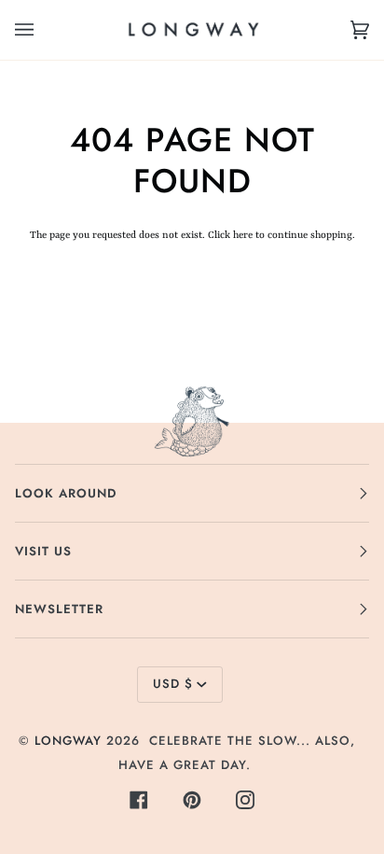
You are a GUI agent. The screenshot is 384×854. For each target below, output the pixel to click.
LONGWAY (68, 740)
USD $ (173, 684)
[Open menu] (43, 30)
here (243, 235)
